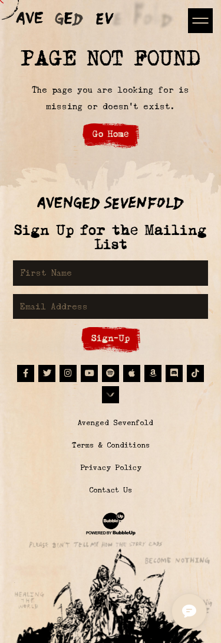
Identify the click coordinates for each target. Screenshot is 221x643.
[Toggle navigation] (200, 20)
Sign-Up (110, 338)
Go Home (110, 134)
